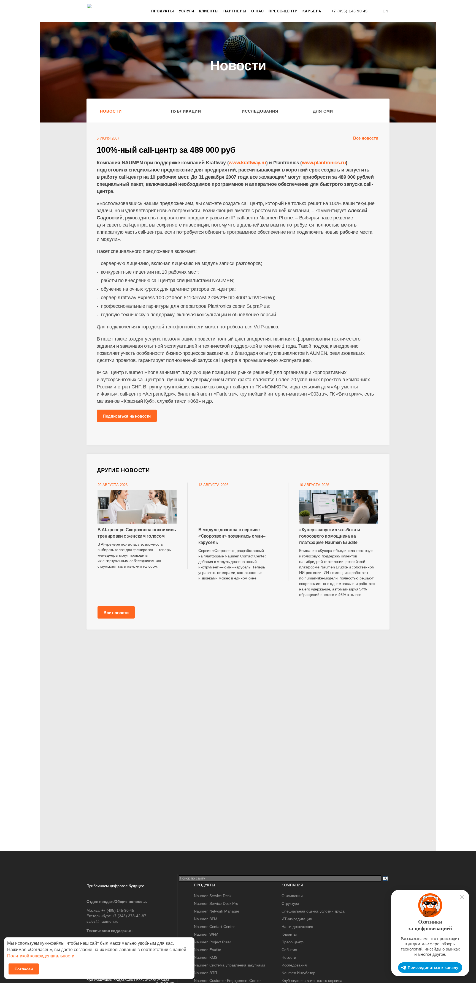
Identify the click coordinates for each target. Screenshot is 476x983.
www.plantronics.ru (324, 162)
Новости (111, 111)
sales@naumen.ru (102, 921)
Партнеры (234, 11)
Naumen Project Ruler (212, 942)
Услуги (186, 11)
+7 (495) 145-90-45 (117, 910)
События (289, 950)
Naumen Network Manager (216, 911)
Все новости (365, 138)
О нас (257, 11)
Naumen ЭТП (205, 973)
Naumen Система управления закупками (229, 965)
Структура (290, 903)
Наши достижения (297, 926)
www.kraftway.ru (247, 162)
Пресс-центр (283, 11)
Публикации (186, 111)
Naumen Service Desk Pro (216, 903)
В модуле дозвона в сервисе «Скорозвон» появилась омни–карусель (231, 536)
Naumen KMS (205, 957)
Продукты (162, 11)
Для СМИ (323, 111)
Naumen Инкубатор (298, 973)
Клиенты (209, 11)
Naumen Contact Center (214, 926)
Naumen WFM (206, 934)
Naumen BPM (205, 919)
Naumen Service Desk (212, 896)
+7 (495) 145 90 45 (349, 11)
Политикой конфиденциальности (40, 956)
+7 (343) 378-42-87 (129, 916)
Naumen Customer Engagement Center (227, 980)
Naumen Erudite (207, 950)
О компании (292, 896)
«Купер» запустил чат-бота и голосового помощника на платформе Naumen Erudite (329, 536)
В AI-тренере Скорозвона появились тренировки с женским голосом (137, 532)
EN (385, 11)
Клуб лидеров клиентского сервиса (312, 980)
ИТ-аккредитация (297, 919)
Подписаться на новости (127, 416)
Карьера (311, 11)
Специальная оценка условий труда (313, 911)
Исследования (260, 111)
